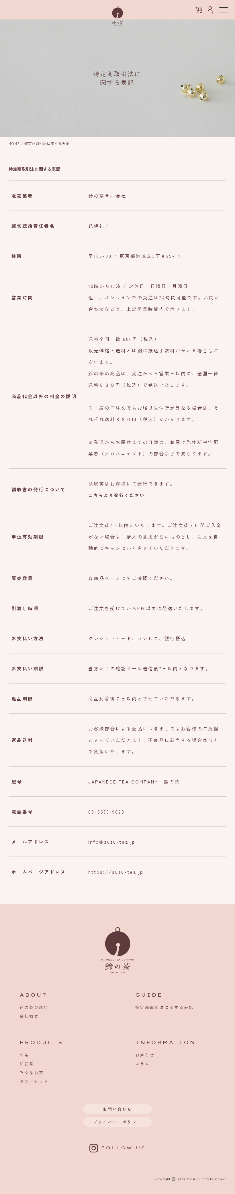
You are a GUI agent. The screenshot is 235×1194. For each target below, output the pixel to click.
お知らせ (145, 1055)
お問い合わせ (117, 1109)
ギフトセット (34, 1081)
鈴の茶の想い (34, 1007)
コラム (142, 1064)
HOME (14, 143)
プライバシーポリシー (117, 1122)
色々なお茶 (31, 1072)
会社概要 (29, 1016)
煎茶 (24, 1055)
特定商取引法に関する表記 (164, 1007)
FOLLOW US (122, 1147)
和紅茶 (26, 1064)
